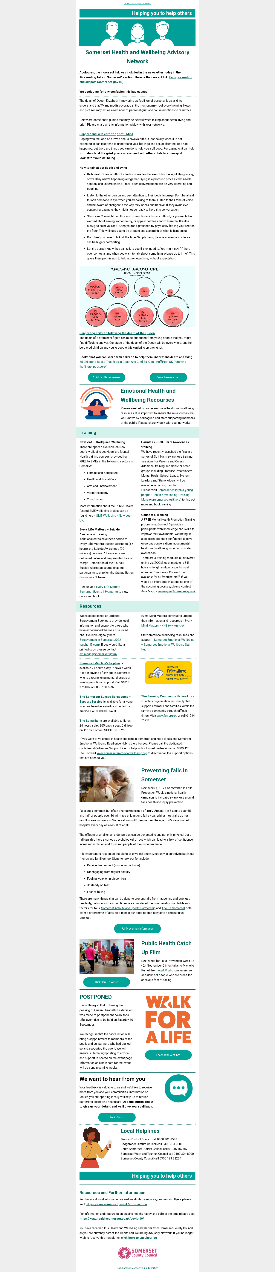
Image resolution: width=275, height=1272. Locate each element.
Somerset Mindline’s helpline (100, 663)
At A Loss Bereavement (107, 377)
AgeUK (162, 970)
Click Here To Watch (106, 982)
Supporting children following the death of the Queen (117, 333)
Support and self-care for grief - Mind (106, 134)
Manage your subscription (145, 1268)
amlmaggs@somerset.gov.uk (98, 654)
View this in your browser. (137, 3)
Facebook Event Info (168, 1054)
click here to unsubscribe (139, 1237)
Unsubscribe (123, 1268)
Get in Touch (117, 1117)
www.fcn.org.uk (166, 715)
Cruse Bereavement (168, 377)
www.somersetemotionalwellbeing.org (122, 753)
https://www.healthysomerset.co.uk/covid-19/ (112, 1218)
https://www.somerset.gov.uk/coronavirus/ (116, 1204)
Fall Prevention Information (138, 928)
